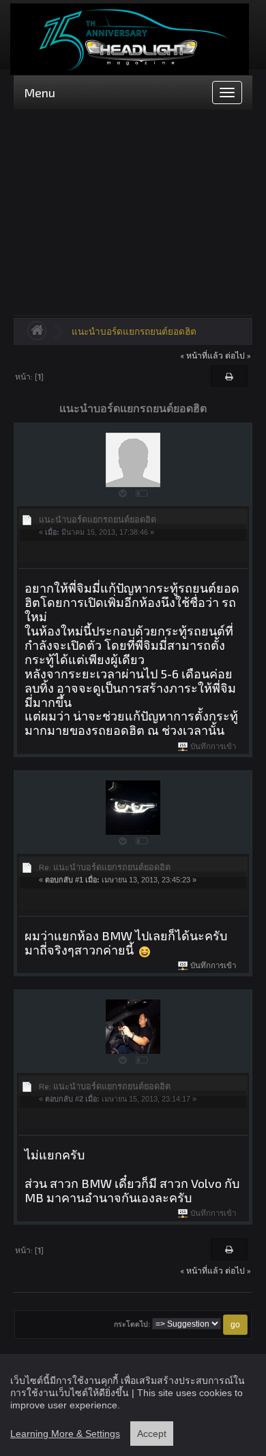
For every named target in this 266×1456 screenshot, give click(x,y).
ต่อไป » (238, 355)
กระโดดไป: (132, 1324)
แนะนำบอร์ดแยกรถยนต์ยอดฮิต (134, 331)
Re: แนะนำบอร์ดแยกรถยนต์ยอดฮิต (105, 866)
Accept (151, 1433)
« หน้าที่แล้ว (201, 355)
